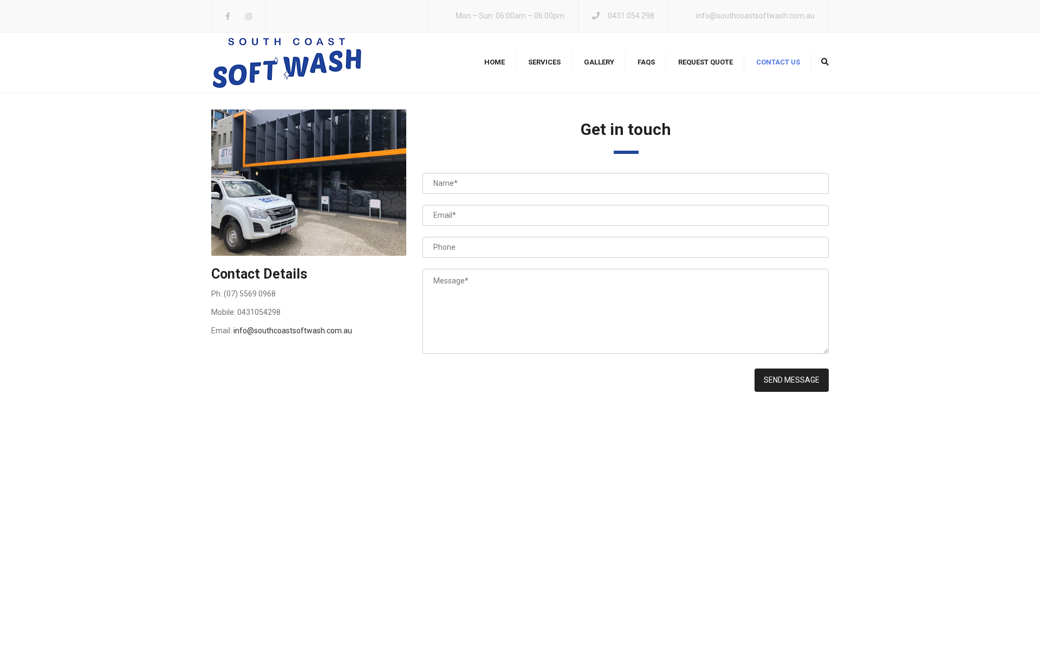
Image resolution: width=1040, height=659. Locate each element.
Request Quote (705, 62)
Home (494, 62)
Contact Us (778, 62)
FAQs (646, 62)
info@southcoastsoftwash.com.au (755, 15)
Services (544, 62)
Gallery (599, 62)
